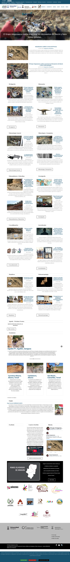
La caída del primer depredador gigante (28, 155)
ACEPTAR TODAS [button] (24, 560)
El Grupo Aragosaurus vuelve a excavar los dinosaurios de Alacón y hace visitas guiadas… (46, 64)
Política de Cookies (55, 538)
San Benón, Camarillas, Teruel (54, 377)
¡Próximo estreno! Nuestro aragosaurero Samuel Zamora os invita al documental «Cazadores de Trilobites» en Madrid (58, 231)
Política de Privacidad (56, 536)
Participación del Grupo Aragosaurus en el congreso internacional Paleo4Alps (28, 109)
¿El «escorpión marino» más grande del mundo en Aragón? (58, 248)
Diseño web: (9, 547)
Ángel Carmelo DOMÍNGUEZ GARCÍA (14, 403)
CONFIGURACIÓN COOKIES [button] (43, 560)
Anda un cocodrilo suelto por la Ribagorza (28, 229)
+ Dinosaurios (41, 126)
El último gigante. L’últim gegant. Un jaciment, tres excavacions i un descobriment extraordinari (58, 90)
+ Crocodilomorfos (13, 265)
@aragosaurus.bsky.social (55, 429)
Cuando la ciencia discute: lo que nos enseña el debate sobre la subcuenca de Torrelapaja (58, 182)
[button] (35, 25)
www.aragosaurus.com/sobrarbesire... (54, 439)
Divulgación (51, 67)
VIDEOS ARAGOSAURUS (35, 458)
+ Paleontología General (14, 170)
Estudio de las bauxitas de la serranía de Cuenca (28, 202)
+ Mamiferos (11, 315)
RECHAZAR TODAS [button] (32, 560)
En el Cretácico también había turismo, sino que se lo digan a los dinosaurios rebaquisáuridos (58, 110)
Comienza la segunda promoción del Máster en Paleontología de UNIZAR (28, 138)
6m (60, 455)
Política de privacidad (37, 555)
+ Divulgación (11, 127)
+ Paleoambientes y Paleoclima (16, 219)
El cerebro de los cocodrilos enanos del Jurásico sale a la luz (28, 249)
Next (61, 346)
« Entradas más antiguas (11, 397)
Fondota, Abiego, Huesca (17, 349)
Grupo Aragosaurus (57, 428)
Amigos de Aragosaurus (12, 3)
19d (58, 436)
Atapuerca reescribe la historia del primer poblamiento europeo (58, 278)
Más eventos (11, 329)
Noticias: (9, 0)
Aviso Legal (54, 534)
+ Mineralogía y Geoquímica (45, 169)
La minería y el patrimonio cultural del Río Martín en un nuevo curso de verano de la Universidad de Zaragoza (58, 139)
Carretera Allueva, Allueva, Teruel (14, 377)
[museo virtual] (49, 504)
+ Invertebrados (42, 268)
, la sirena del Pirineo (46, 46)
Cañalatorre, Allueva (32, 377)
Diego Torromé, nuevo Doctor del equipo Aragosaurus (58, 197)
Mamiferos (51, 48)
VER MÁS (51, 480)
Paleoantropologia (4, 3)
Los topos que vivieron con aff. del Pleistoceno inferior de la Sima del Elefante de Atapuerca (28, 299)
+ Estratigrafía (41, 217)
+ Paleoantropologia (43, 315)
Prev (8, 346)
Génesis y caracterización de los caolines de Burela (58, 155)
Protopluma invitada (19, 3)
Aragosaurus (46, 48)
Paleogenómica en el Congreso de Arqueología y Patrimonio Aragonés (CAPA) (58, 298)
